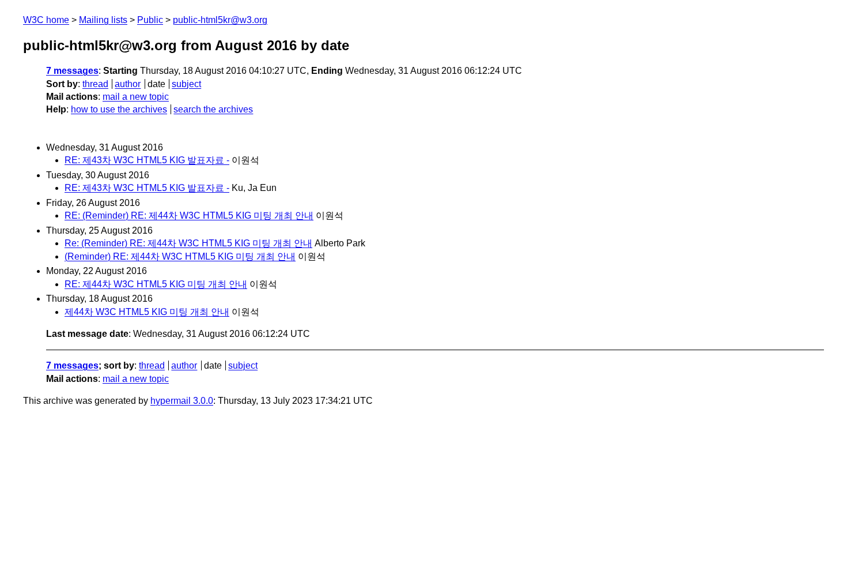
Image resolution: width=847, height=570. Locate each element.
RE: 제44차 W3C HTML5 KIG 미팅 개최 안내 (156, 284)
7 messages (72, 71)
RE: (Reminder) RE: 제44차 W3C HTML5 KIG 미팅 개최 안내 (189, 215)
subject (186, 84)
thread (95, 84)
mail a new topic (136, 97)
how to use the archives (119, 109)
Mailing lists (103, 20)
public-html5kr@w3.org (220, 20)
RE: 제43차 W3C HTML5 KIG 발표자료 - (147, 160)
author (128, 84)
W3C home (46, 20)
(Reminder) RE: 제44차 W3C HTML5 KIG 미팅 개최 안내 (180, 256)
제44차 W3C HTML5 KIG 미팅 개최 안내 (147, 312)
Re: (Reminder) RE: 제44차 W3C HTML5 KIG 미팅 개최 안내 (188, 243)
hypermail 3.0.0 (181, 401)
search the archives (213, 109)
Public (150, 20)
